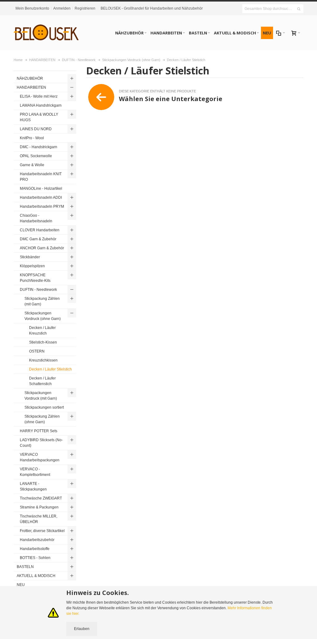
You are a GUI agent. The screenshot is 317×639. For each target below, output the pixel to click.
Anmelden (62, 8)
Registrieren (85, 8)
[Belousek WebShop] (46, 32)
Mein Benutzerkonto (32, 8)
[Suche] (298, 9)
